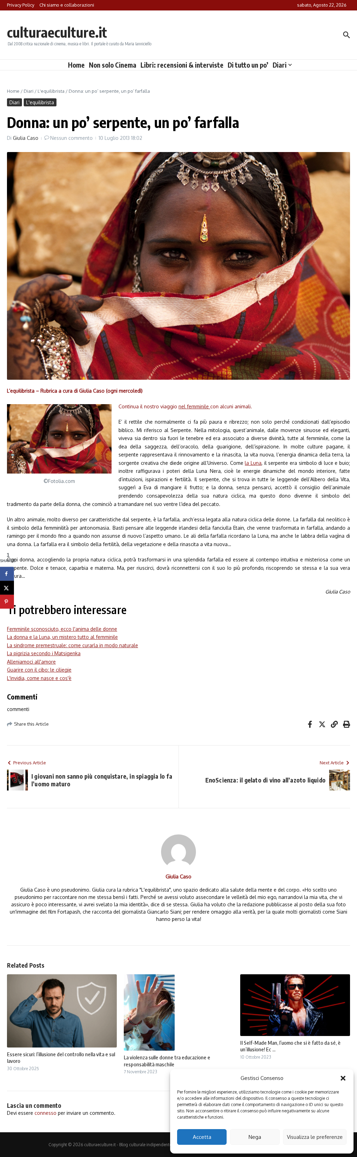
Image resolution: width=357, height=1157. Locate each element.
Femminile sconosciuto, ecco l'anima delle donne (62, 629)
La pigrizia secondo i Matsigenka (44, 653)
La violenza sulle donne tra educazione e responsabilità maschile (167, 1060)
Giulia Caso (25, 138)
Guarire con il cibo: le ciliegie (39, 670)
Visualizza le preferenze (315, 1137)
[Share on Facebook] (7, 574)
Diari (280, 65)
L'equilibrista (51, 91)
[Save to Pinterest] (7, 601)
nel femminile (194, 406)
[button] (343, 1078)
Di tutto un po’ (248, 65)
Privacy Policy (20, 5)
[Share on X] (7, 588)
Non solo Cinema (112, 65)
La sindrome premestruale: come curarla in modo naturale (72, 645)
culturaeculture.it (57, 32)
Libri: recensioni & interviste (181, 65)
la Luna (253, 463)
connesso (45, 1113)
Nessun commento (71, 138)
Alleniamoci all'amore (31, 662)
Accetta (202, 1137)
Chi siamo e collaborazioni (66, 5)
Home (76, 65)
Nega (255, 1137)
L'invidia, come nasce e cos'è (39, 678)
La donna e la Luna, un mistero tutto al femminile (62, 637)
